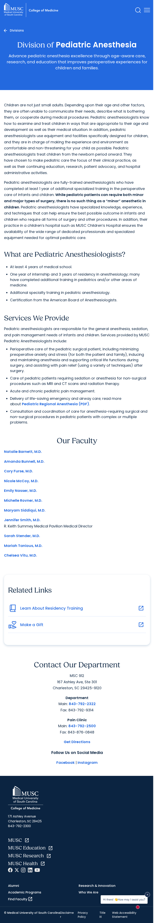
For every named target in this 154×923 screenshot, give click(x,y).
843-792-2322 (82, 703)
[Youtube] (37, 870)
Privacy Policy (83, 915)
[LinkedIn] (30, 870)
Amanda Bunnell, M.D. (24, 461)
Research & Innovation (97, 885)
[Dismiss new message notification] (147, 894)
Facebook (65, 762)
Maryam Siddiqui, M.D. (24, 510)
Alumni (13, 885)
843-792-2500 (82, 725)
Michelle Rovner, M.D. (23, 500)
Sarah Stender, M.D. (22, 535)
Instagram (88, 762)
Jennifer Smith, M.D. (22, 519)
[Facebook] (10, 870)
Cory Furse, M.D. (18, 471)
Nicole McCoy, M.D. (21, 480)
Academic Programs (24, 892)
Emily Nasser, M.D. (20, 490)
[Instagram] (23, 870)
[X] (17, 870)
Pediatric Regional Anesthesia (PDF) (55, 403)
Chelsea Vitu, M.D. (20, 555)
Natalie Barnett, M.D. (23, 451)
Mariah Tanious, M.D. (23, 545)
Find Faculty (20, 899)
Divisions (17, 30)
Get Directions (77, 741)
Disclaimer (67, 915)
